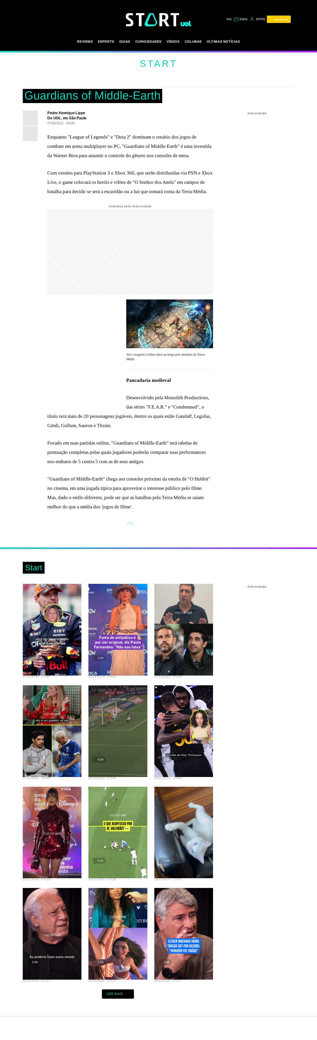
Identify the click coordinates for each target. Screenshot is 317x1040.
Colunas (193, 41)
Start (158, 63)
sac (229, 19)
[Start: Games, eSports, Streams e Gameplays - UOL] (153, 19)
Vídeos (173, 41)
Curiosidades (148, 41)
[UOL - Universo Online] (186, 23)
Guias (124, 41)
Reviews (85, 41)
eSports (106, 41)
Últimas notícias (223, 41)
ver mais (115, 994)
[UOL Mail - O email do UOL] (240, 19)
